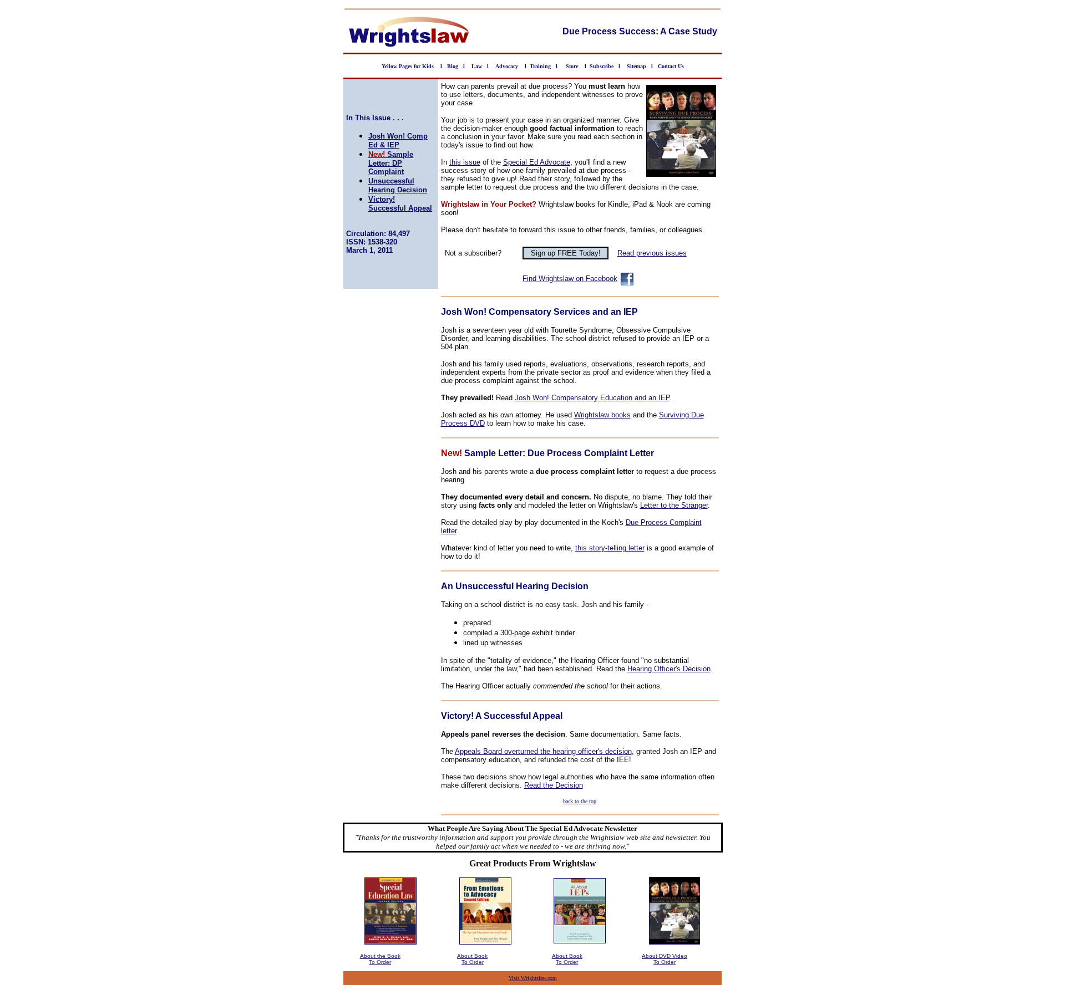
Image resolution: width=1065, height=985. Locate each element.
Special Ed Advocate (536, 162)
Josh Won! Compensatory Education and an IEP (592, 398)
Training (540, 66)
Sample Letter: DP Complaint (390, 163)
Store (572, 66)
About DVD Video (664, 956)
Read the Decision (553, 785)
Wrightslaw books (602, 415)
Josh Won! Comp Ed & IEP (398, 140)
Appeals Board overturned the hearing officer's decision (543, 751)
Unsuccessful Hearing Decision (397, 185)
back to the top (579, 801)
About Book (472, 956)
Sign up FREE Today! (566, 253)
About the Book (380, 956)
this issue (464, 162)
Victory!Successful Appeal (400, 203)
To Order (380, 962)
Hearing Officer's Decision (669, 669)
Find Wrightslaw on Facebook (570, 278)
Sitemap (636, 66)
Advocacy (506, 66)
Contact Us (671, 66)
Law (476, 66)
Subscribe (601, 66)
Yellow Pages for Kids (408, 66)
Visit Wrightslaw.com (533, 978)
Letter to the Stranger (674, 505)
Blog (452, 66)
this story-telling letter (610, 548)
